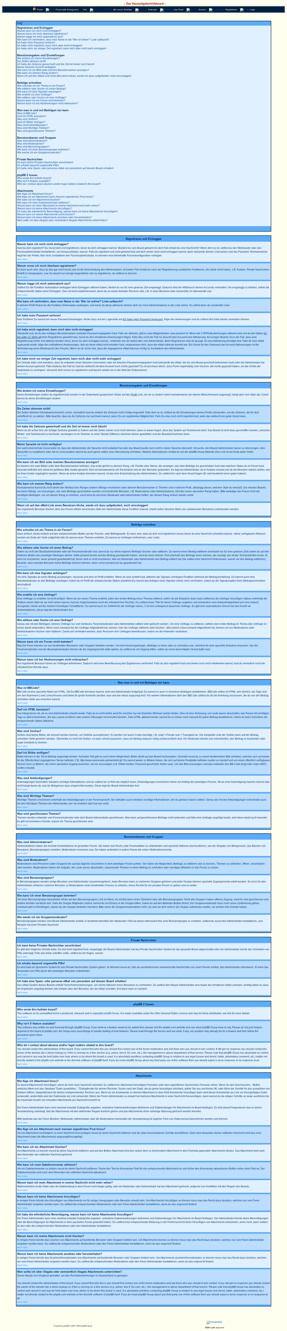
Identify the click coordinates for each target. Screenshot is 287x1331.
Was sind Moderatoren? (30, 143)
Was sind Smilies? (27, 119)
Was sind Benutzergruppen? (33, 146)
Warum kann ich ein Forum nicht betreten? (41, 100)
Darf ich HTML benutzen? (31, 116)
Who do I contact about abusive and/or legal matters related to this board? (59, 184)
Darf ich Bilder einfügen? (31, 122)
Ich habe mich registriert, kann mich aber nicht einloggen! (49, 45)
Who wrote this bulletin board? (34, 178)
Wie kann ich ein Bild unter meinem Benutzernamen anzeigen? (53, 70)
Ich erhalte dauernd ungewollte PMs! (38, 165)
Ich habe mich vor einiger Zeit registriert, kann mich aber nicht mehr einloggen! (61, 48)
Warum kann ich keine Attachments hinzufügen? (44, 208)
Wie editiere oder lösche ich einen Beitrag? (41, 88)
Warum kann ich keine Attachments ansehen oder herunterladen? (54, 217)
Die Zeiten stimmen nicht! (31, 61)
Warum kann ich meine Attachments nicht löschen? (46, 214)
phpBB (66, 1326)
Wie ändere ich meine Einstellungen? (38, 58)
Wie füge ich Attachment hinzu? (35, 193)
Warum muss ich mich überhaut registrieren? (42, 33)
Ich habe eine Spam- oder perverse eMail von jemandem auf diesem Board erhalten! (65, 168)
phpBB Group (111, 1013)
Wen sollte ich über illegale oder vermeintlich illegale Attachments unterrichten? (62, 220)
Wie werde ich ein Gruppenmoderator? (39, 152)
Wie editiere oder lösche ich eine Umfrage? (41, 97)
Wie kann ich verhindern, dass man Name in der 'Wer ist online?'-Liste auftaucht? (63, 39)
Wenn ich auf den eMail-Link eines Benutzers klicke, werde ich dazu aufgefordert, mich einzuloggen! (74, 75)
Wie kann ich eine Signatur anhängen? (39, 91)
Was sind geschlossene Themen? (36, 130)
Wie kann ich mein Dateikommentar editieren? (43, 202)
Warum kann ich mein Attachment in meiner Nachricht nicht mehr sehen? (58, 205)
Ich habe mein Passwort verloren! (36, 42)
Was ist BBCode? (27, 113)
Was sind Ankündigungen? (32, 125)
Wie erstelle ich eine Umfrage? (34, 94)
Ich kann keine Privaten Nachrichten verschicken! (45, 162)
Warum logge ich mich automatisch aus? (40, 36)
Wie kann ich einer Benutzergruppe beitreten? (43, 149)
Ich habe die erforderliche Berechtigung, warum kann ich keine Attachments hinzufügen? (67, 211)
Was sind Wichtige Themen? (33, 128)
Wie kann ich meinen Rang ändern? (37, 73)
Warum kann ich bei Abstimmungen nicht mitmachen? (47, 103)
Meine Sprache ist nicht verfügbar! (36, 67)
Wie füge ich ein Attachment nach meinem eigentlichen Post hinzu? (55, 196)
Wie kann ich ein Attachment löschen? (38, 199)
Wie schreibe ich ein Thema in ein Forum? (41, 85)
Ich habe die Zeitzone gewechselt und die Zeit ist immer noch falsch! (56, 64)
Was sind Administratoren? (32, 140)
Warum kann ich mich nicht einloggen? (39, 30)
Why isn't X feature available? (34, 181)
